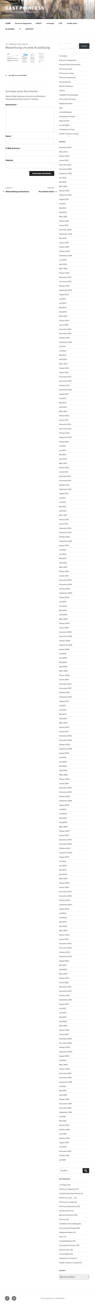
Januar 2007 (64, 731)
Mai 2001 (62, 1017)
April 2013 (63, 407)
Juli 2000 (62, 1060)
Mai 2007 (62, 714)
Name (9, 136)
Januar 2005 (64, 835)
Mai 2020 (62, 238)
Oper (61, 108)
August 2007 (64, 701)
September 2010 (65, 541)
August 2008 (64, 649)
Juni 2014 (62, 351)
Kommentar (12, 105)
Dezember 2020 (65, 230)
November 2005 (65, 792)
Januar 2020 (64, 243)
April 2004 (63, 874)
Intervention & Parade (67, 99)
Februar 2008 (64, 675)
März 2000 (63, 1065)
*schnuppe (50, 23)
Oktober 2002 (64, 952)
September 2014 (65, 342)
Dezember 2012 (65, 424)
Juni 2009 (63, 606)
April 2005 (63, 822)
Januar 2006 (64, 783)
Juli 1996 (62, 1117)
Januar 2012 (63, 472)
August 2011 (64, 493)
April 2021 (63, 212)
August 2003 (64, 909)
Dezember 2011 (65, 476)
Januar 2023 (64, 160)
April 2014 (63, 359)
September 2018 (65, 256)
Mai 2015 (62, 307)
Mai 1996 (62, 1121)
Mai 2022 (62, 182)
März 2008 (63, 671)
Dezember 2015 (65, 277)
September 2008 (65, 645)
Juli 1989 (62, 1160)
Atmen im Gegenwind (23, 23)
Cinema (62, 91)
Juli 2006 (62, 757)
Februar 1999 (64, 1099)
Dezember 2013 (65, 377)
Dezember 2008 (65, 632)
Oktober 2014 (64, 338)
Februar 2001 (64, 1030)
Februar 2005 (64, 831)
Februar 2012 (64, 468)
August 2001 (64, 1004)
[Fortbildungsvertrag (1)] (25, 63)
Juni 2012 (62, 450)
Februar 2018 (64, 273)
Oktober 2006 (64, 744)
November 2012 (65, 429)
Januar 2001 (64, 1034)
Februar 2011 (64, 519)
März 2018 (63, 269)
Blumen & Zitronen (18, 75)
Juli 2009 (62, 602)
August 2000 (64, 1056)
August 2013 (64, 394)
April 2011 (63, 511)
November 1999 (65, 1078)
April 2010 (63, 563)
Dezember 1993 (65, 1151)
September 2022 (65, 173)
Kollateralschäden (66, 103)
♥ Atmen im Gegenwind (67, 60)
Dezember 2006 (65, 736)
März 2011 (63, 515)
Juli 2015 (62, 299)
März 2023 (63, 152)
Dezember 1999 (65, 1073)
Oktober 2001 (64, 995)
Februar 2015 (64, 320)
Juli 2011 (62, 498)
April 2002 (63, 969)
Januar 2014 (63, 372)
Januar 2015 (63, 325)
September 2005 (65, 801)
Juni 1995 (62, 1134)
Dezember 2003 (65, 892)
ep (27, 44)
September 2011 (65, 489)
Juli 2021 (62, 204)
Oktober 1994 (64, 1138)
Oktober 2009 (64, 589)
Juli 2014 (62, 346)
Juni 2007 (63, 710)
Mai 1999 (62, 1091)
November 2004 (65, 844)
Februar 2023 (64, 156)
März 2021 (63, 217)
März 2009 (63, 619)
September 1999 (65, 1082)
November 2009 (65, 584)
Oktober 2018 (64, 251)
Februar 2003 (64, 935)
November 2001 (65, 991)
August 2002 (64, 961)
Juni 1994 (62, 1147)
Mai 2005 (63, 818)
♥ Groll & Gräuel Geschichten (69, 64)
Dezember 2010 (65, 528)
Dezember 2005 (65, 788)
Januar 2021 (63, 225)
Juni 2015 (62, 303)
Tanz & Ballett (64, 125)
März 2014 (63, 364)
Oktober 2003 (64, 900)
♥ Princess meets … (66, 69)
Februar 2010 (64, 571)
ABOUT (39, 23)
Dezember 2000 (65, 1039)
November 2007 (65, 688)
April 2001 (63, 1021)
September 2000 (65, 1052)
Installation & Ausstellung (68, 95)
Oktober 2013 (64, 385)
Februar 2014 (64, 368)
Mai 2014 (62, 355)
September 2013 (65, 390)
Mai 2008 (63, 662)
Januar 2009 (64, 628)
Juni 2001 (62, 1013)
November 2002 (65, 948)
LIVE (60, 23)
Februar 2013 (64, 416)
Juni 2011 (62, 502)
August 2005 (64, 805)
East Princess (25, 8)
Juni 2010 (62, 554)
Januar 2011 (63, 524)
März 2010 (63, 567)
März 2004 (63, 879)
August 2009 (64, 597)
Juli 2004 (62, 861)
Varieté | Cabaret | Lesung (68, 134)
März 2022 (63, 186)
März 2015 (63, 316)
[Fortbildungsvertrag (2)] (33, 63)
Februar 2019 (64, 247)
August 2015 (64, 294)
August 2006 (64, 753)
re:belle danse (72, 23)
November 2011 (65, 480)
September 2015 (65, 290)
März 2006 (63, 775)
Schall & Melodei (65, 112)
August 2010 (64, 545)
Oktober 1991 (64, 1155)
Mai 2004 (63, 870)
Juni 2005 (63, 814)
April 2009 (63, 615)
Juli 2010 (62, 550)
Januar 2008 (64, 680)
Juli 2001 (62, 1008)
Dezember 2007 (65, 684)
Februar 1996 (64, 1125)
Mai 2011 (62, 507)
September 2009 (65, 593)
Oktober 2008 (64, 641)
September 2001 (65, 1000)
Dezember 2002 (65, 943)
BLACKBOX (10, 29)
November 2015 (65, 281)
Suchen (84, 46)
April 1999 (63, 1095)
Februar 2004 (64, 883)
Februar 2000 (64, 1069)
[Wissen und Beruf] (13, 63)
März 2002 (63, 974)
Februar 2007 (64, 727)
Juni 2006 (63, 762)
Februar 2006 (64, 779)
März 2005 (63, 827)
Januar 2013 (63, 420)
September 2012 (65, 437)
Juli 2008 (62, 654)
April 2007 (63, 719)
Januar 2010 (64, 576)
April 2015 (63, 312)
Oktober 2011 (64, 485)
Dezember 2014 (65, 329)
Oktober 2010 (64, 537)
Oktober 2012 (64, 433)
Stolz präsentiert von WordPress (53, 1298)
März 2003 (63, 931)
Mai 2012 (62, 455)
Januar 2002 (64, 982)
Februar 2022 (64, 191)
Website (9, 160)
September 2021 (65, 195)
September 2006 (65, 749)
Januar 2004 (64, 887)
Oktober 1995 (64, 1130)
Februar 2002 (64, 978)
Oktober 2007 (64, 692)
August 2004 (64, 857)
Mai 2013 (62, 403)
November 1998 (65, 1104)
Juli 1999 (62, 1086)
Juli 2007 (62, 706)
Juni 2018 (62, 260)
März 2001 (63, 1026)
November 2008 (65, 636)
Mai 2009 (63, 610)
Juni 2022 (62, 178)
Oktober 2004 (64, 848)
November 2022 (65, 169)
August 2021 (64, 199)
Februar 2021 (64, 221)
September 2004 (65, 853)
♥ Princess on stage (66, 73)
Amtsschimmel (65, 82)
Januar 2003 (64, 939)
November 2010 (65, 532)
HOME (8, 23)
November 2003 (65, 896)
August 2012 (64, 442)
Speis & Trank (64, 121)
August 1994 (64, 1143)
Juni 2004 (63, 866)
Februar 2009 (64, 623)
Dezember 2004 (65, 840)
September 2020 (65, 234)
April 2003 (63, 926)
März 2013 (63, 411)
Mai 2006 (63, 766)
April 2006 (63, 770)
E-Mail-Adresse (13, 148)
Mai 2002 (62, 965)
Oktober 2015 (64, 286)
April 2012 (63, 459)
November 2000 (65, 1043)
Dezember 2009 (65, 580)
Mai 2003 (63, 922)
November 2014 (65, 333)
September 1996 (65, 1112)
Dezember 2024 (65, 147)
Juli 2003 (62, 913)
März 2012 (63, 463)
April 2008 (63, 667)
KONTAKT (29, 29)
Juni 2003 (63, 918)
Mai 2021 (62, 208)
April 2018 (63, 264)
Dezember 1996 (65, 1108)
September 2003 (65, 905)
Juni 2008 (63, 658)
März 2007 (63, 723)
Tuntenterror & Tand (66, 129)
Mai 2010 (62, 558)
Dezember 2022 (65, 165)
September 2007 (65, 697)
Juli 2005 (62, 809)
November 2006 (65, 740)
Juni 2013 (62, 398)
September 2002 (65, 956)
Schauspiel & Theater (67, 116)
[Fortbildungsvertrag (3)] (41, 63)
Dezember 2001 (65, 987)
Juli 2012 (62, 446)
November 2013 (65, 381)
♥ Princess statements (67, 77)
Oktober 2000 (64, 1047)
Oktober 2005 (64, 796)
